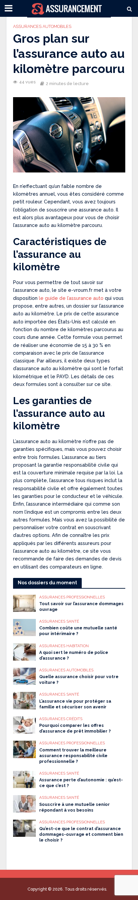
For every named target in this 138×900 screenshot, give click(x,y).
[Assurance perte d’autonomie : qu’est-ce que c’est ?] (24, 779)
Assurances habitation (64, 645)
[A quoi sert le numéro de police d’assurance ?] (24, 651)
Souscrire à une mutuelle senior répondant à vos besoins (74, 807)
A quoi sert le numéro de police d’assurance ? (73, 655)
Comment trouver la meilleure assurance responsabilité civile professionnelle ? (73, 755)
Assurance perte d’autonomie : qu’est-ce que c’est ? (81, 782)
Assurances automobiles (42, 26)
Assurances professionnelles (72, 597)
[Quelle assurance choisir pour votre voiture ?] (24, 675)
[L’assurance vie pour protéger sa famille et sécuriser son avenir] (24, 700)
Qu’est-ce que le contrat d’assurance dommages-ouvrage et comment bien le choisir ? (81, 834)
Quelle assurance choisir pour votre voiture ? (79, 679)
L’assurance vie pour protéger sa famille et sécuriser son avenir (75, 704)
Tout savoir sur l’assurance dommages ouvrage (81, 606)
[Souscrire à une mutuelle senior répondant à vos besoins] (24, 803)
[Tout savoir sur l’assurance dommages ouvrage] (24, 602)
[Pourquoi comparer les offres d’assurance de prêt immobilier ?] (24, 724)
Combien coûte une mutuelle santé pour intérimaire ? (78, 630)
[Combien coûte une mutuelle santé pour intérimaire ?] (24, 627)
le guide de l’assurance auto (71, 298)
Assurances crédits (60, 718)
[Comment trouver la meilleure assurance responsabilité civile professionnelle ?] (24, 748)
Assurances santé (59, 621)
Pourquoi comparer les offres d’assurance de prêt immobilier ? (75, 728)
